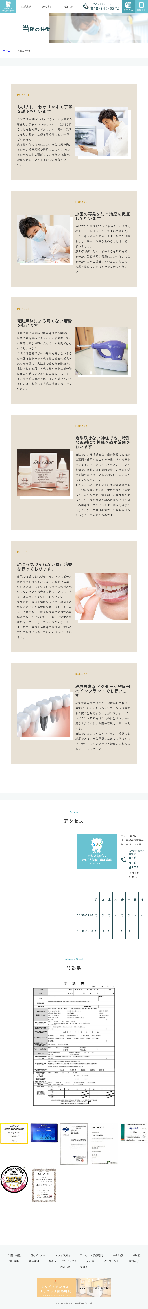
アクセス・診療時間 (91, 1255)
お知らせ (68, 6)
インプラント (111, 1261)
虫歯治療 (118, 1255)
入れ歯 (90, 1261)
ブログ (84, 1266)
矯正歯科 (14, 1261)
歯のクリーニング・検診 (63, 1261)
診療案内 (47, 6)
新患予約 (128, 10)
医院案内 (26, 6)
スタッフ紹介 (62, 1255)
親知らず (134, 1261)
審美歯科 (34, 1261)
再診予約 (141, 10)
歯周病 (136, 1255)
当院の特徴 (14, 1255)
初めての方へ (37, 1255)
